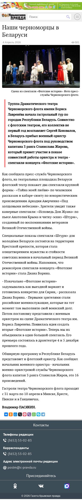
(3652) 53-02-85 (20, 454)
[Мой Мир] (15, 414)
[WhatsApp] (34, 414)
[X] (20, 414)
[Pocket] (24, 414)
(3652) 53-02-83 (20, 440)
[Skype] (38, 414)
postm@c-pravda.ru (22, 467)
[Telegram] (43, 414)
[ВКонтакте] (6, 414)
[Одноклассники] (11, 414)
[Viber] (29, 414)
